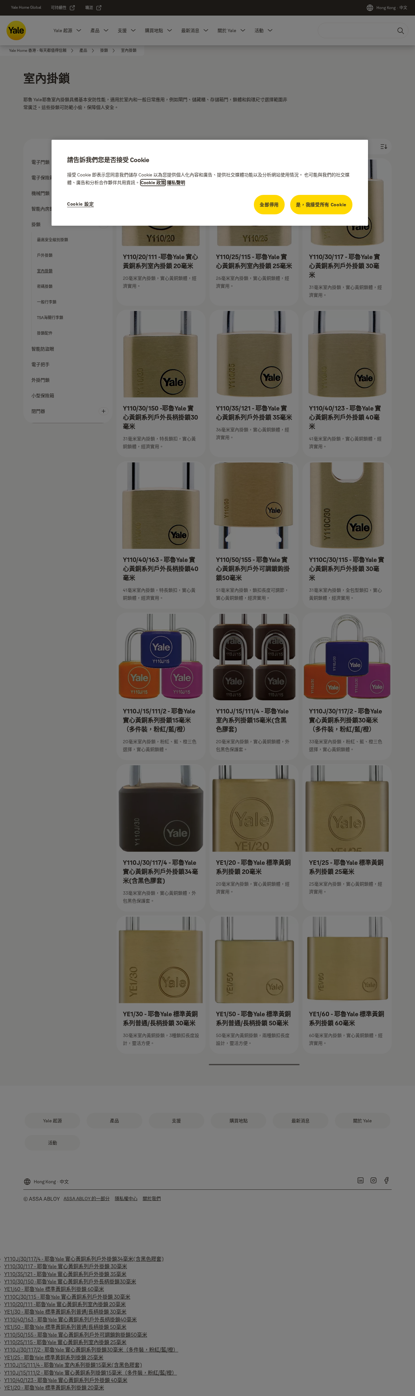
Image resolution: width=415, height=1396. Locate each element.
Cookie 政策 (153, 182)
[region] (210, 183)
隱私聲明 (176, 182)
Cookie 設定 (80, 204)
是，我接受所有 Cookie (321, 205)
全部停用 (269, 205)
